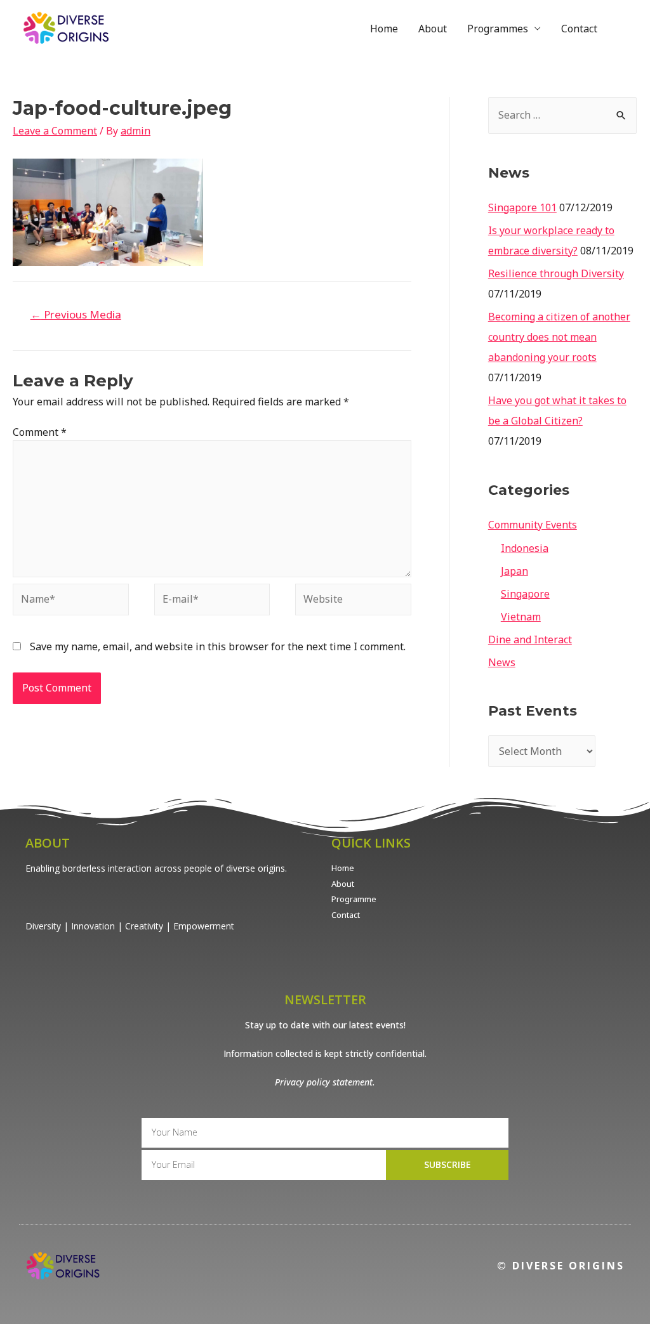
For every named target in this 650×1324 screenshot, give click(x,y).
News (501, 662)
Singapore (525, 594)
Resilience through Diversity (556, 273)
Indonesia (524, 548)
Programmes (497, 29)
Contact (579, 29)
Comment (40, 432)
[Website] (353, 601)
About (432, 29)
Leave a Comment (55, 131)
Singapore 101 (522, 207)
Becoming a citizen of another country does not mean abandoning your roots (559, 337)
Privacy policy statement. (325, 1082)
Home (384, 29)
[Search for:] (562, 115)
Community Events (532, 525)
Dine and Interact (530, 639)
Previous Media (75, 314)
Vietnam (521, 617)
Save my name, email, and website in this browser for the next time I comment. (218, 646)
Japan (514, 571)
